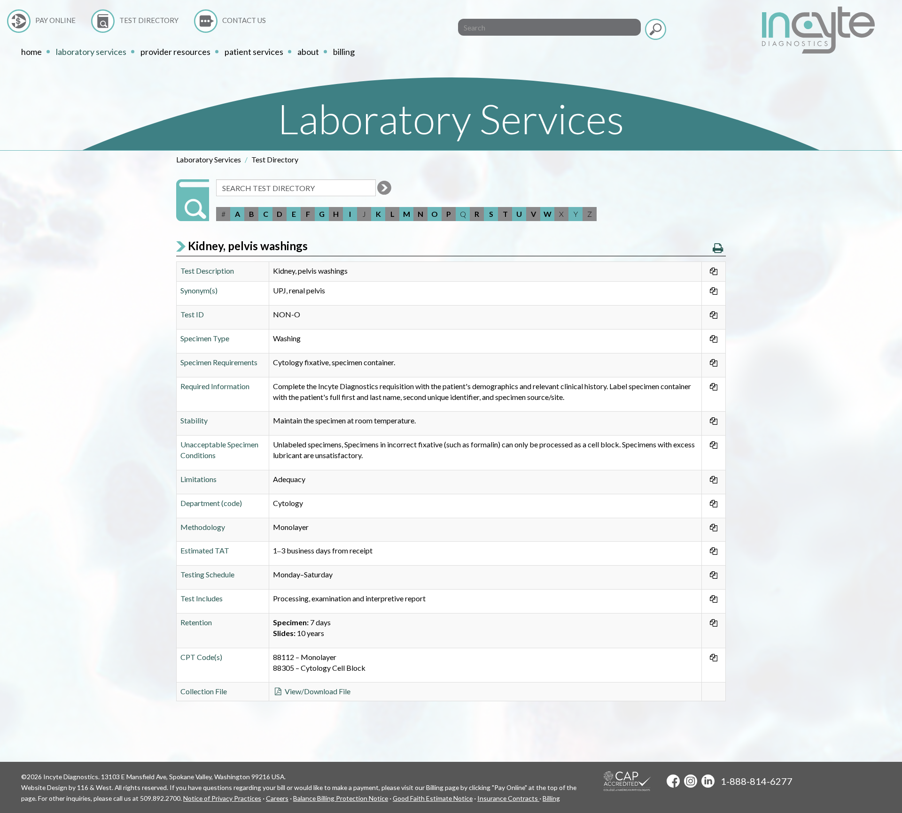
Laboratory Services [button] (91, 51)
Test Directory (149, 20)
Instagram (690, 781)
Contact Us (244, 20)
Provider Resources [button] (175, 51)
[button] (718, 248)
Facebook (673, 781)
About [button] (308, 51)
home (31, 51)
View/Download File (316, 691)
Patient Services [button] (254, 51)
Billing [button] (344, 51)
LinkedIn (708, 781)
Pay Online (55, 20)
